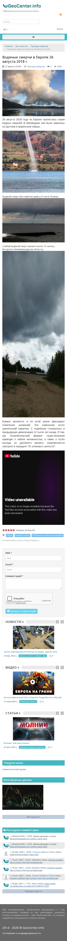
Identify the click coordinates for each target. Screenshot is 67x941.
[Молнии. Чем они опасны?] (33, 728)
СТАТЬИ (12, 713)
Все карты (32, 816)
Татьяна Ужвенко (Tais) (42, 852)
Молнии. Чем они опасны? (17, 743)
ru (5, 29)
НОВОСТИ (13, 622)
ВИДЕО (11, 667)
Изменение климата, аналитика (32, 747)
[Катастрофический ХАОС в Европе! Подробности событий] (33, 682)
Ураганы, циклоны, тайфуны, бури (32, 656)
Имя (8, 552)
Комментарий (14, 576)
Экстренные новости (28, 701)
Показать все (32, 891)
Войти (60, 29)
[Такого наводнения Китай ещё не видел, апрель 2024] (33, 637)
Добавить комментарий (23, 611)
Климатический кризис (14, 769)
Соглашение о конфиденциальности (21, 933)
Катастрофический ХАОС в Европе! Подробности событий (32, 697)
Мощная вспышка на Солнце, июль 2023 (28, 838)
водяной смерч (22, 535)
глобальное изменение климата (47, 535)
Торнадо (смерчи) (36, 66)
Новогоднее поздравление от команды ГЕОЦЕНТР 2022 (32, 884)
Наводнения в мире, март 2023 (24, 854)
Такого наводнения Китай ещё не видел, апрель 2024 (30, 651)
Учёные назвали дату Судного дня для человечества (36, 861)
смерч (9, 535)
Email (9, 564)
